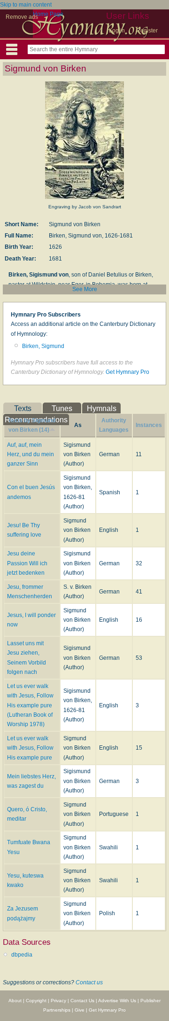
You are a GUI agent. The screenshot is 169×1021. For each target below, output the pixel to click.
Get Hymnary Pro (127, 372)
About (15, 1000)
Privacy (58, 1000)
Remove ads (22, 17)
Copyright (36, 1000)
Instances (149, 425)
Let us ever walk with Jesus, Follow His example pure (30, 748)
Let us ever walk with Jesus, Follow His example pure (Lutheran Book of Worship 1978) (30, 705)
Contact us (89, 982)
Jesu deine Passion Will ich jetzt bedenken (27, 563)
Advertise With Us (117, 1000)
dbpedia (21, 954)
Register (147, 30)
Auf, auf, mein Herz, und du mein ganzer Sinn (30, 454)
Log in (117, 30)
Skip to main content (26, 4)
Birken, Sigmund (43, 346)
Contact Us (82, 1000)
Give (79, 1010)
